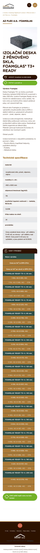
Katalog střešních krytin (29, 549)
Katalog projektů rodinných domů (12, 549)
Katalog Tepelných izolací (17, 12)
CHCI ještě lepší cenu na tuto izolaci (20, 497)
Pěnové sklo (30, 12)
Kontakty (12, 531)
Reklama (19, 531)
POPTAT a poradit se (15, 83)
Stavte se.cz (16, 551)
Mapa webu (26, 531)
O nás (6, 531)
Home (6, 12)
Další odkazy (23, 551)
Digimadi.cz (30, 540)
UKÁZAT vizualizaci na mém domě (20, 77)
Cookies (33, 531)
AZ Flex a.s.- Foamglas (10, 15)
